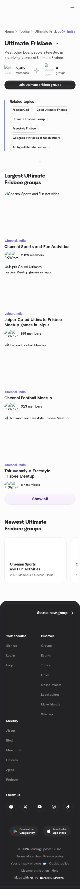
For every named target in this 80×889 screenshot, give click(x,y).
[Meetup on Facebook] (11, 807)
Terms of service (28, 856)
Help (9, 665)
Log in (10, 655)
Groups (46, 645)
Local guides (50, 694)
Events (46, 655)
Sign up (11, 645)
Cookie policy (59, 863)
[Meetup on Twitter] (25, 807)
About (10, 730)
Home (9, 31)
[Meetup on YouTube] (39, 807)
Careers (12, 760)
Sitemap (47, 714)
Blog (9, 740)
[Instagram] (54, 807)
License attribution (35, 870)
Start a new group (52, 613)
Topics (24, 31)
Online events (51, 685)
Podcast (12, 779)
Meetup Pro (14, 750)
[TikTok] (68, 807)
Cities (45, 675)
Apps (10, 770)
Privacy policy (53, 856)
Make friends (50, 704)
